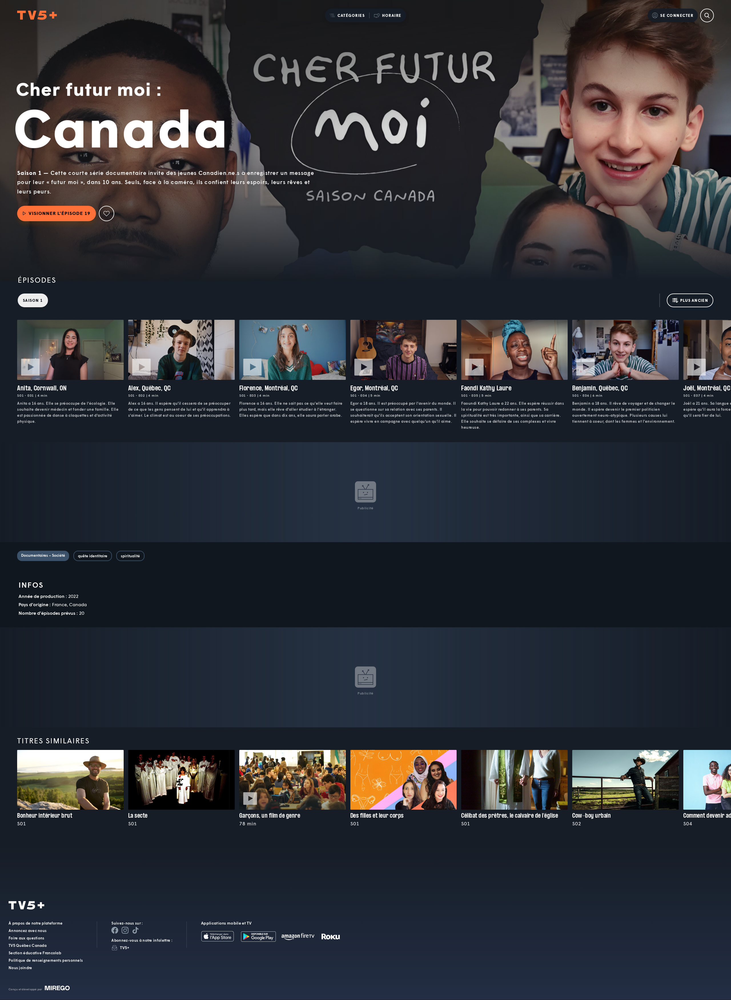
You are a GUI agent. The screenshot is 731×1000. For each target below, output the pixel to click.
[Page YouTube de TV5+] (135, 930)
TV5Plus (37, 16)
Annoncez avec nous (28, 931)
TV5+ (124, 947)
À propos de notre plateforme (36, 923)
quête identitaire (92, 556)
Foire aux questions (27, 938)
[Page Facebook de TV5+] (114, 930)
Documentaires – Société (43, 555)
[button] (347, 15)
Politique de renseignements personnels (46, 960)
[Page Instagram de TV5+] (125, 930)
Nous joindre (20, 968)
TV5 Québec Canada (28, 945)
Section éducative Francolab (35, 953)
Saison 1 (33, 300)
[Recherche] (707, 15)
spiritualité (130, 556)
